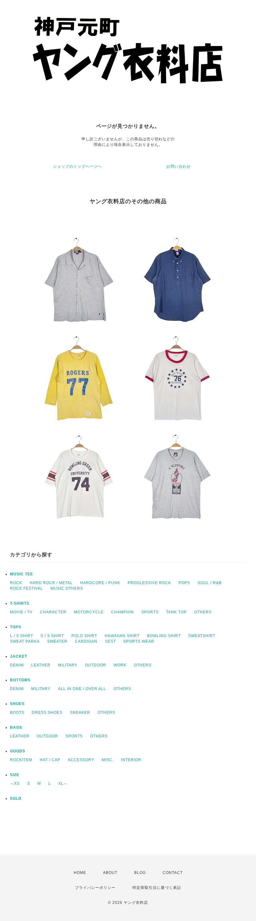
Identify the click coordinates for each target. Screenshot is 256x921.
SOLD (16, 798)
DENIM (17, 665)
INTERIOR (131, 760)
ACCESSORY (81, 760)
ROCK (16, 583)
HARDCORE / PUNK (100, 583)
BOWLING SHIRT (164, 636)
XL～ (63, 783)
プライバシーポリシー (95, 887)
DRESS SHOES (47, 712)
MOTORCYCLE (89, 612)
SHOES (17, 704)
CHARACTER (53, 612)
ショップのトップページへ (77, 166)
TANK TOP (176, 612)
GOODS (17, 751)
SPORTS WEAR (138, 641)
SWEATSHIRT (201, 636)
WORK (120, 665)
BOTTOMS (20, 680)
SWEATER (57, 641)
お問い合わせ (178, 166)
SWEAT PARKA (25, 641)
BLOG (140, 873)
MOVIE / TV (21, 612)
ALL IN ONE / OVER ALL (82, 689)
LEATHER (41, 665)
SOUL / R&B (210, 583)
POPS (184, 583)
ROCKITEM (21, 760)
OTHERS (203, 612)
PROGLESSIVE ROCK (149, 583)
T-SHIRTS (19, 603)
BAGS (16, 727)
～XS (15, 783)
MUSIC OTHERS (67, 588)
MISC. (108, 760)
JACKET (18, 656)
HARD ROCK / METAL (51, 583)
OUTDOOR (95, 665)
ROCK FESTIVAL (26, 588)
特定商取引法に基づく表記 (156, 887)
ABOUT (110, 873)
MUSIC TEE (21, 574)
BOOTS (17, 712)
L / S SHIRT (21, 636)
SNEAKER (80, 712)
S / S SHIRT (52, 636)
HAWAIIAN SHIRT (122, 636)
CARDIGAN (86, 641)
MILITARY (67, 665)
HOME (80, 873)
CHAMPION (122, 612)
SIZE (14, 775)
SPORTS (150, 612)
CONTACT (173, 873)
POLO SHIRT (84, 636)
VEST (110, 641)
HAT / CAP (50, 760)
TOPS (15, 627)
